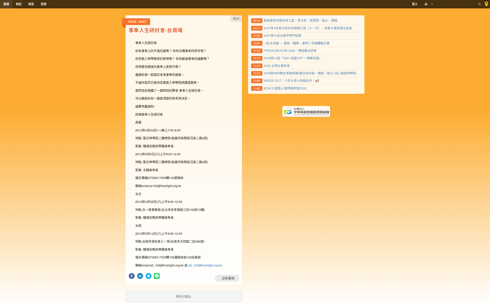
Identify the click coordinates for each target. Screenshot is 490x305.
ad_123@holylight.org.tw (205, 265)
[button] (132, 277)
